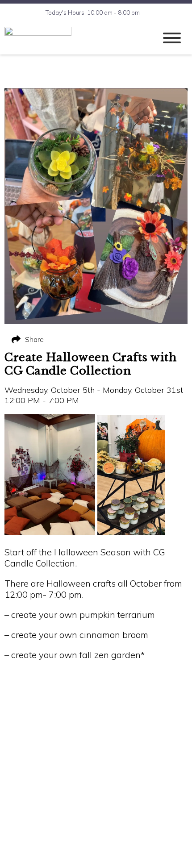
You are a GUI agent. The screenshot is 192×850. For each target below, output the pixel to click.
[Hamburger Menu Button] (172, 38)
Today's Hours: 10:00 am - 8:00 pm (93, 12)
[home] (73, 38)
